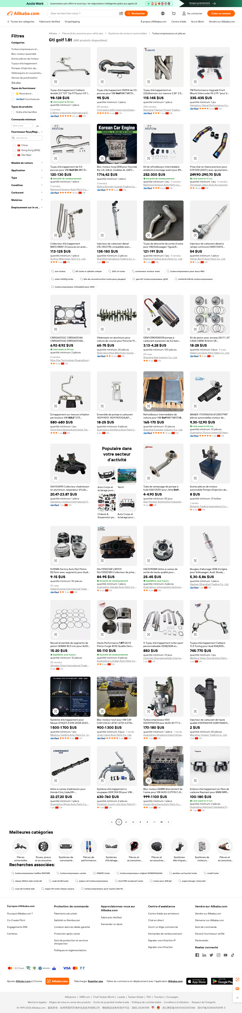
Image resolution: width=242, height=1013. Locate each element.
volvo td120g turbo (64, 279)
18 (161, 822)
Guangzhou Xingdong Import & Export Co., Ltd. (163, 735)
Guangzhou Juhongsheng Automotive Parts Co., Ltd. (163, 587)
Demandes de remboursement (165, 933)
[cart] (174, 14)
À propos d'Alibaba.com (21, 906)
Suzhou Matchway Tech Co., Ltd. (68, 258)
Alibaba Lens (23, 981)
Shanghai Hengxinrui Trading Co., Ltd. (117, 258)
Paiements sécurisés (65, 913)
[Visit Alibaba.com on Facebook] (197, 955)
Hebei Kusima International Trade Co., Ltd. (70, 588)
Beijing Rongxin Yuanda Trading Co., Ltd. (117, 186)
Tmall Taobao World (103, 997)
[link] (237, 979)
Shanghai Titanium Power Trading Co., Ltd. (163, 109)
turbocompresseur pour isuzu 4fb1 (187, 271)
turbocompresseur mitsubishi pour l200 (75, 287)
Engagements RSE (17, 927)
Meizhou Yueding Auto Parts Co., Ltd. (70, 735)
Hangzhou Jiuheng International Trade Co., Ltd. (70, 501)
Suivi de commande (206, 927)
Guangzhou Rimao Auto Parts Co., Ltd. (70, 804)
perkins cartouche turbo (185, 873)
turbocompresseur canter (73, 873)
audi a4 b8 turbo (60, 881)
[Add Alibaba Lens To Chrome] (57, 981)
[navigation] (27, 428)
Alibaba (53, 33)
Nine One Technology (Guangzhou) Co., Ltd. (70, 360)
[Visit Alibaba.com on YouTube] (225, 955)
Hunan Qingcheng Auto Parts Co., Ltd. (163, 804)
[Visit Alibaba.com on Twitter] (211, 955)
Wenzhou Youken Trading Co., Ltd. (208, 735)
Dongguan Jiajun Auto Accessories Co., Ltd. (210, 184)
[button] (121, 13)
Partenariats (201, 940)
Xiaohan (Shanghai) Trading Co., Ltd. (209, 584)
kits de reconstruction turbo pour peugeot (105, 279)
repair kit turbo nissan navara (59, 889)
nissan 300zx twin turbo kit (28, 881)
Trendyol (159, 997)
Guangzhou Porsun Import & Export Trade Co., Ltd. (210, 432)
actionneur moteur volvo (147, 271)
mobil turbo (213, 873)
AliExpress (70, 997)
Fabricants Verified (111, 917)
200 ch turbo (118, 271)
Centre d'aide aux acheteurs (163, 913)
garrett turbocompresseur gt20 (152, 279)
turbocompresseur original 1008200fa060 (141, 873)
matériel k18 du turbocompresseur (195, 279)
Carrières (12, 933)
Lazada (121, 997)
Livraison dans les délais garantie (72, 927)
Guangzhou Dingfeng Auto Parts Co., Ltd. (117, 429)
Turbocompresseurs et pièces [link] (168, 33)
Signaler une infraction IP (162, 940)
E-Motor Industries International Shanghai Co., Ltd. (70, 112)
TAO (148, 997)
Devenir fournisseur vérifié (209, 933)
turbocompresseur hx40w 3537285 (32, 873)
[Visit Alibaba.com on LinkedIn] (204, 955)
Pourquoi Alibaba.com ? (20, 913)
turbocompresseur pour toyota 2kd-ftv (104, 889)
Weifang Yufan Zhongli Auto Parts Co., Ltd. (210, 658)
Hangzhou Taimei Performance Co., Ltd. (210, 105)
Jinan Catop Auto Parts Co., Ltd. (114, 735)
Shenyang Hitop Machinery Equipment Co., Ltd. (117, 352)
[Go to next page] (168, 822)
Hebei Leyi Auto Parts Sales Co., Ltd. (209, 352)
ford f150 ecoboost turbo (130, 881)
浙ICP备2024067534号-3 (211, 1007)
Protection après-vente (67, 933)
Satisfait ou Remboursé (67, 920)
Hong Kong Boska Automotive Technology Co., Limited (70, 429)
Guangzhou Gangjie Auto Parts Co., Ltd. (117, 587)
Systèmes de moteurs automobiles (127, 33)
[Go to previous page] (112, 822)
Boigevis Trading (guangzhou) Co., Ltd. (210, 506)
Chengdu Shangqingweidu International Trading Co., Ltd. (163, 658)
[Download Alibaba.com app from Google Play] (223, 981)
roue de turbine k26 (25, 889)
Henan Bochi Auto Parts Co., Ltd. (208, 258)
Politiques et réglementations (70, 950)
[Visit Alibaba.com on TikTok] (232, 955)
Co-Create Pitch (16, 920)
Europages (172, 997)
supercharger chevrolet (194, 881)
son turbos (60, 271)
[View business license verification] (153, 1007)
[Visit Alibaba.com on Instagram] (218, 955)
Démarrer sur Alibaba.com (209, 920)
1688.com (84, 997)
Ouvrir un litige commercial (163, 927)
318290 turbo (103, 873)
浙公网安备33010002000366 (178, 1007)
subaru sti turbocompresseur (93, 881)
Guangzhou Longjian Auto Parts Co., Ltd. (117, 660)
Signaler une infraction (160, 947)
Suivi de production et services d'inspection (71, 942)
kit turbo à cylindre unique (89, 271)
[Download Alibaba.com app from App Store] (196, 981)
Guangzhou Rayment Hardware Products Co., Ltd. (210, 807)
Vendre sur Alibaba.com (208, 913)
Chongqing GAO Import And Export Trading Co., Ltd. (117, 109)
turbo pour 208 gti (162, 881)
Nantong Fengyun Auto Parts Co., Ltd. (70, 189)
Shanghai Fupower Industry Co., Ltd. (163, 429)
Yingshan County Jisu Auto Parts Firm (117, 804)
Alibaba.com (175, 981)
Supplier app (95, 981)
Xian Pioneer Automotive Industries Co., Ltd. (163, 501)
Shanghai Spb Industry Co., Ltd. (160, 357)
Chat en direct (156, 920)
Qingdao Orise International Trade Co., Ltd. (70, 665)
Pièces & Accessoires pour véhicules (82, 33)
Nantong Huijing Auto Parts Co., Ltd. (162, 258)
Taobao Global (135, 997)
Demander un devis (111, 924)
